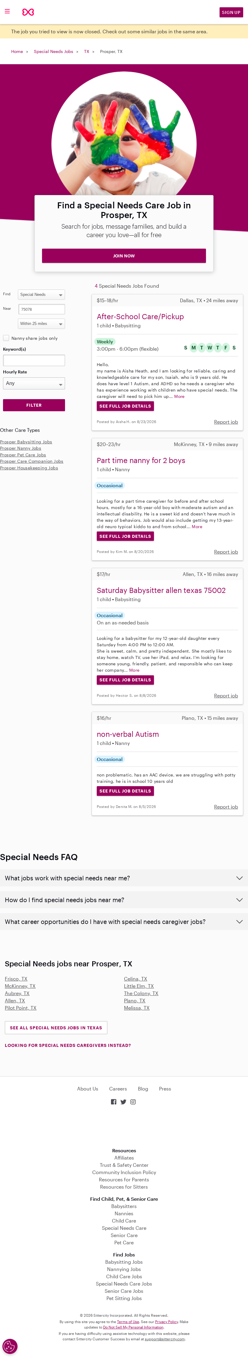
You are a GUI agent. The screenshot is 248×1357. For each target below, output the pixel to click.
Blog (143, 1088)
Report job (226, 422)
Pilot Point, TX (21, 1008)
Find (7, 294)
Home (17, 51)
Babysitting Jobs (124, 1262)
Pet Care (124, 1242)
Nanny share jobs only (34, 338)
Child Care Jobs (124, 1276)
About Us (87, 1088)
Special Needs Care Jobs (124, 1283)
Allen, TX (15, 1000)
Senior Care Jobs (124, 1291)
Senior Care (124, 1235)
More (179, 396)
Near (7, 308)
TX (86, 51)
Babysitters (124, 1206)
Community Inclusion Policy (124, 1172)
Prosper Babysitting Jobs (26, 441)
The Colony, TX (141, 993)
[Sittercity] (28, 12)
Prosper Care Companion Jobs (32, 461)
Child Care (124, 1220)
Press (165, 1088)
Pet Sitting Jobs (124, 1298)
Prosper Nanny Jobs (20, 448)
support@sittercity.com (165, 1339)
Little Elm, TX (139, 986)
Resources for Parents (124, 1179)
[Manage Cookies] (10, 1346)
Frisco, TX (16, 978)
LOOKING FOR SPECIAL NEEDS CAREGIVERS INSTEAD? (68, 1045)
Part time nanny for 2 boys (141, 460)
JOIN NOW (124, 255)
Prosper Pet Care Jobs (23, 454)
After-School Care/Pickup (140, 316)
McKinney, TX (20, 986)
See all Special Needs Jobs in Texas (56, 1027)
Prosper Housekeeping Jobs (29, 467)
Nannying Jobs (124, 1269)
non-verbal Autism (128, 734)
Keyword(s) (14, 349)
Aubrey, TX (17, 993)
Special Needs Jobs (53, 51)
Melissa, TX (137, 1008)
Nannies (124, 1213)
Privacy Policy (166, 1321)
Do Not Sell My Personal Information (133, 1327)
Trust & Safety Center (124, 1165)
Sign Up (231, 12)
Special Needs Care (124, 1228)
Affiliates (124, 1157)
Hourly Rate (15, 371)
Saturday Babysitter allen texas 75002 (161, 590)
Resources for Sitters (124, 1187)
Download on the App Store (124, 1127)
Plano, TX (134, 1000)
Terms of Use (128, 1321)
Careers (118, 1088)
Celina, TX (135, 978)
